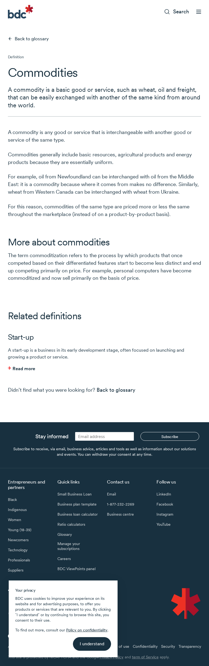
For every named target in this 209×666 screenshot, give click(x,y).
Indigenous (17, 509)
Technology (17, 550)
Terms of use (118, 646)
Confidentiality (145, 646)
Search (181, 11)
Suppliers (15, 570)
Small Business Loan (74, 494)
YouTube (163, 524)
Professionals (19, 560)
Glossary (64, 534)
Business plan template (77, 504)
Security (168, 646)
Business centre (120, 514)
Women (14, 520)
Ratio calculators (71, 524)
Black (12, 499)
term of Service (145, 657)
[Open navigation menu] (198, 11)
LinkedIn (163, 494)
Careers (64, 558)
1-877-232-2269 (120, 504)
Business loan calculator (77, 514)
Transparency (190, 646)
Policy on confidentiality (86, 630)
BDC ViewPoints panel (76, 569)
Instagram (164, 514)
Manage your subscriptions (68, 546)
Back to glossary (32, 38)
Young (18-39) (19, 530)
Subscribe (169, 436)
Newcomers (18, 540)
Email (111, 494)
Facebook (164, 504)
